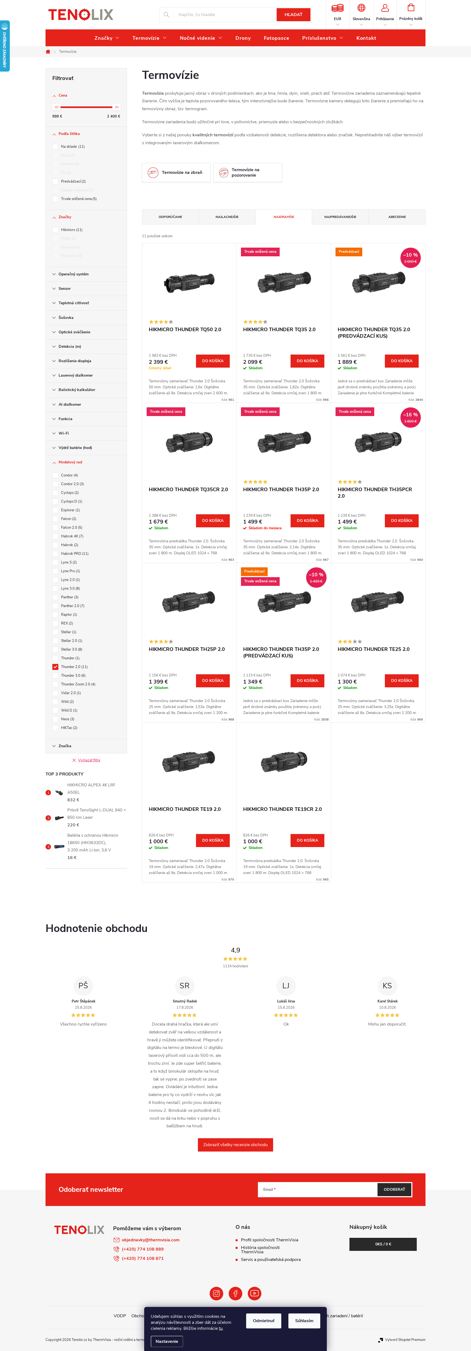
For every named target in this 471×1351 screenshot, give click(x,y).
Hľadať (294, 15)
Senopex (70, 247)
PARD (68, 238)
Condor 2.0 (72, 484)
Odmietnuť (263, 1321)
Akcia (67, 155)
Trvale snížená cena (78, 198)
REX (66, 623)
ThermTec (71, 256)
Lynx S (68, 562)
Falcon (68, 518)
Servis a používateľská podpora (271, 1260)
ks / (383, 1244)
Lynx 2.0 (70, 579)
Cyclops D (71, 501)
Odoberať (394, 1189)
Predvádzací (73, 181)
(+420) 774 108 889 (143, 1249)
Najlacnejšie (227, 217)
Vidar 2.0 (70, 693)
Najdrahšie (284, 217)
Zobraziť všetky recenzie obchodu (235, 1145)
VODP (120, 1316)
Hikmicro (71, 229)
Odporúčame (170, 217)
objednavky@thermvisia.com (151, 1240)
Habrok (69, 545)
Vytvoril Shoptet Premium (405, 1339)
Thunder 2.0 (74, 666)
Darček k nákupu (76, 190)
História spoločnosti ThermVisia (260, 1250)
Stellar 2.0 (71, 640)
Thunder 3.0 (72, 675)
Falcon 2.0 (71, 527)
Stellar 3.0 (71, 649)
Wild (67, 701)
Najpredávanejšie (340, 217)
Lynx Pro (70, 571)
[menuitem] (107, 38)
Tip (65, 172)
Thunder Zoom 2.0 (77, 684)
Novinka (69, 164)
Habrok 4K (71, 536)
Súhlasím (304, 1321)
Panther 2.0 (72, 606)
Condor (69, 475)
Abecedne (397, 217)
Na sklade (72, 146)
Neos (67, 719)
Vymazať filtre (89, 760)
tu (221, 1328)
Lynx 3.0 (70, 588)
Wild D (68, 710)
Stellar (68, 632)
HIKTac (68, 727)
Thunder (69, 658)
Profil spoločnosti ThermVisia (269, 1240)
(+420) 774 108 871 (143, 1258)
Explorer (70, 510)
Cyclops (69, 492)
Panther (69, 597)
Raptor (68, 614)
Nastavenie (167, 1341)
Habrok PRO (74, 553)
